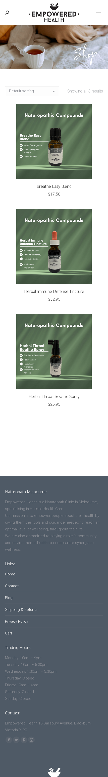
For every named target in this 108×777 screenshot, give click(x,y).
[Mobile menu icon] (98, 12)
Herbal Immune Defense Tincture (54, 291)
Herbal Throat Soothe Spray (54, 396)
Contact (12, 586)
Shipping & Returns (21, 609)
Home (10, 574)
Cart (8, 633)
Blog (9, 598)
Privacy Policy (16, 621)
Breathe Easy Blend (54, 186)
